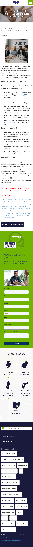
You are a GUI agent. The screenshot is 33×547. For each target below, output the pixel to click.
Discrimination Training (12, 215)
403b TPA (27, 213)
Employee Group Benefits (17, 211)
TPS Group (3, 28)
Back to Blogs (5, 224)
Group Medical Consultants (13, 208)
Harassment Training (24, 215)
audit (25, 94)
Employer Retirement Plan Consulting (22, 204)
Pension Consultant (16, 206)
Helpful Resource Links (17, 224)
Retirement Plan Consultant (13, 201)
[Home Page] (16, 3)
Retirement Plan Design (6, 204)
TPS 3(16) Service (7, 441)
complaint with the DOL (10, 122)
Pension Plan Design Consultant (10, 482)
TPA (20, 199)
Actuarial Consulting (6, 206)
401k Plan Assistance (26, 201)
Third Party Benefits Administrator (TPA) (12, 459)
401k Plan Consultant (7, 506)
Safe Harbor (4, 215)
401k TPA (21, 213)
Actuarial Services (22, 465)
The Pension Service (8, 436)
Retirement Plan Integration (12, 213)
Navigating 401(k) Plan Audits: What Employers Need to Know (15, 30)
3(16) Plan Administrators (7, 217)
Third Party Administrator (13, 199)
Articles (10, 28)
